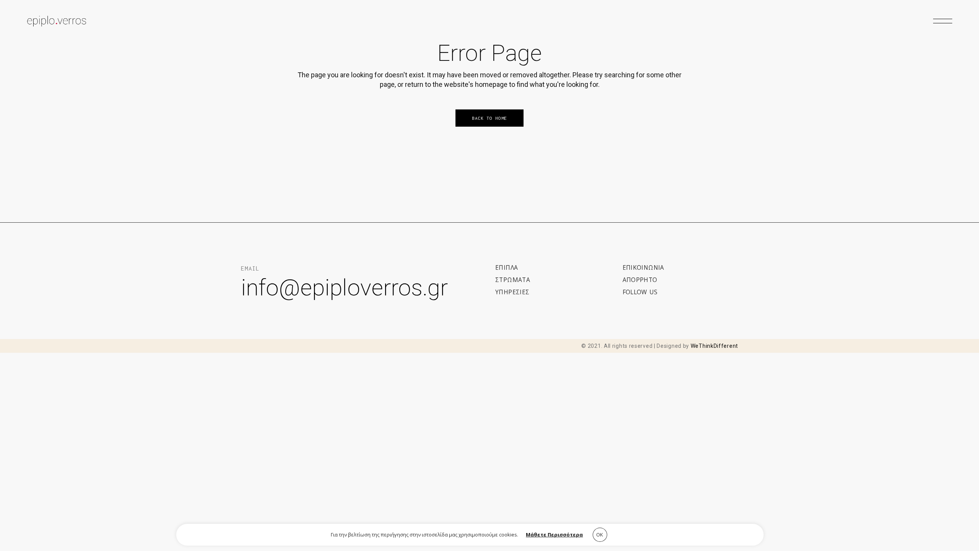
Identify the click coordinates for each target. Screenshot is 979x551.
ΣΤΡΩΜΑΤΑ (512, 280)
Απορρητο (640, 280)
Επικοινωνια (643, 267)
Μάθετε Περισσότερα (554, 534)
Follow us (640, 292)
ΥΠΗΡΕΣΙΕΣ (512, 292)
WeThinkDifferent (714, 346)
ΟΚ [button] (599, 534)
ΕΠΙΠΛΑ (506, 267)
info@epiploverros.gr (344, 287)
